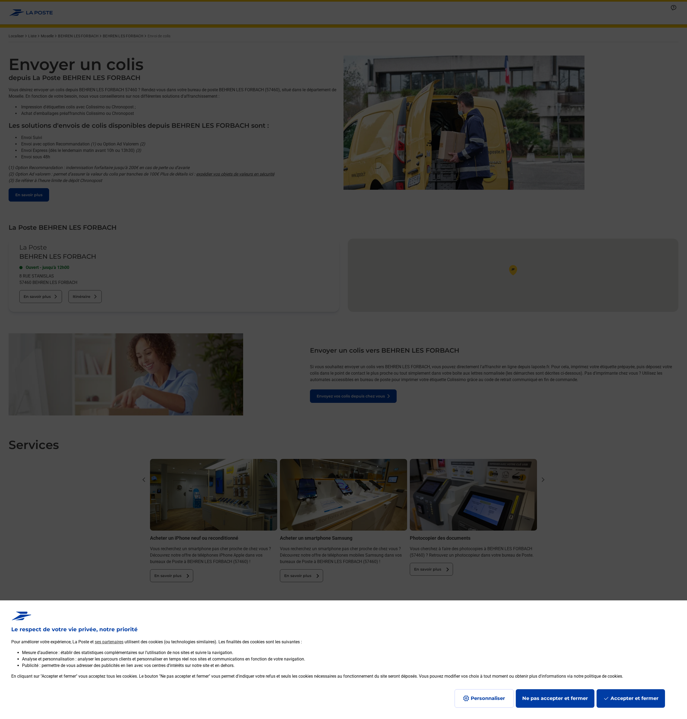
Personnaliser (488, 698)
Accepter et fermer (635, 698)
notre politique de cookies (598, 676)
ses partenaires (109, 641)
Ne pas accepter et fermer (555, 698)
